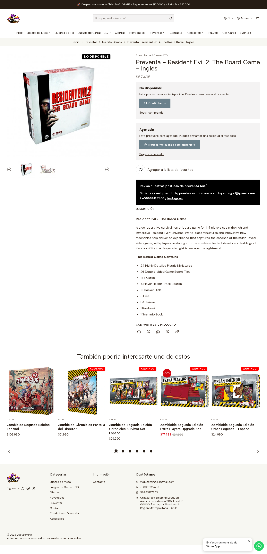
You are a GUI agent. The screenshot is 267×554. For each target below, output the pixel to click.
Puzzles (213, 33)
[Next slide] (107, 169)
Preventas (155, 33)
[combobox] (133, 18)
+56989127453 (149, 487)
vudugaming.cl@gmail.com (157, 482)
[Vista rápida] (49, 391)
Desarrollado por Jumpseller (63, 538)
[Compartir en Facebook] (139, 332)
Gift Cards (229, 33)
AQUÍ (203, 186)
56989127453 (149, 492)
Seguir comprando (151, 112)
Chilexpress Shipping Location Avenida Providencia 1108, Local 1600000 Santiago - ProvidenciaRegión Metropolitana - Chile (161, 503)
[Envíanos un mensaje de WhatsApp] (259, 546)
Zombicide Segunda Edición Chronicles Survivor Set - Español (130, 429)
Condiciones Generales (65, 513)
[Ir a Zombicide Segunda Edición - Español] (31, 391)
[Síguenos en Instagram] (22, 488)
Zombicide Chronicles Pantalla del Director (81, 427)
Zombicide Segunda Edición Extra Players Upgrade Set (181, 427)
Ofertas (120, 33)
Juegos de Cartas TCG (93, 33)
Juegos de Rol (65, 33)
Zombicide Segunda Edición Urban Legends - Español (232, 427)
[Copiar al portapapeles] (177, 332)
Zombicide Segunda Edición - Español (29, 427)
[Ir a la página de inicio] (13, 18)
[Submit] (171, 18)
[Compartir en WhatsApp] (158, 332)
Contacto (176, 33)
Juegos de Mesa (37, 33)
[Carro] (257, 18)
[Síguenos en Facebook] (28, 488)
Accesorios (194, 33)
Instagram (175, 198)
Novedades (137, 33)
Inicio (19, 33)
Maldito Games (112, 42)
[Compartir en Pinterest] (167, 332)
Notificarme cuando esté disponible (171, 144)
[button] (116, 451)
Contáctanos (157, 103)
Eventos (245, 33)
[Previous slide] (10, 169)
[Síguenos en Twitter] (34, 488)
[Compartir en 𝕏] (148, 332)
